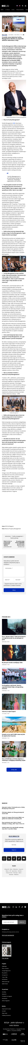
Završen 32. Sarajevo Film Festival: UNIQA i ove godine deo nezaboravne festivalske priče (13, 818)
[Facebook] (14, 858)
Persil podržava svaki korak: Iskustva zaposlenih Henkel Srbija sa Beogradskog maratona (12, 687)
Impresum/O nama (6, 1008)
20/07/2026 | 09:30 (5, 641)
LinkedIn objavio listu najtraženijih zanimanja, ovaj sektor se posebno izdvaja (13, 828)
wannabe (11, 874)
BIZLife (12, 34)
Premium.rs (12, 1029)
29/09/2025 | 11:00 (5, 664)
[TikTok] (19, 858)
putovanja (15, 872)
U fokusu (7, 9)
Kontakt (4, 1011)
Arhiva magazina (6, 1000)
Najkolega (4, 966)
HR (10, 871)
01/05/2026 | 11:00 (5, 690)
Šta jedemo (4, 972)
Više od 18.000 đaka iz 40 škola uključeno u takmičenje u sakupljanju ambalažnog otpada (13, 759)
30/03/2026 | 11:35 (5, 738)
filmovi (7, 871)
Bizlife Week (5, 983)
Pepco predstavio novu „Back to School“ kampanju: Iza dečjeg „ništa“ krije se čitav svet (13, 823)
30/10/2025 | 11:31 (5, 762)
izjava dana (14, 871)
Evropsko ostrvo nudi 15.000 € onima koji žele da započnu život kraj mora (13, 735)
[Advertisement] (14, 510)
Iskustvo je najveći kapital (9, 711)
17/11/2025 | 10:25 (5, 713)
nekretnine (8, 536)
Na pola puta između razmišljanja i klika (12, 662)
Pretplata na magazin (7, 996)
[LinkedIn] (9, 858)
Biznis (13, 9)
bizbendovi (15, 869)
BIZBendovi (4, 979)
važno (20, 872)
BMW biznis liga (5, 981)
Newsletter (4, 998)
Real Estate (4, 34)
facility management (17, 536)
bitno (11, 869)
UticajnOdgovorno (6, 970)
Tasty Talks (4, 977)
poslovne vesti (9, 872)
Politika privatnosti (6, 1015)
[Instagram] (4, 858)
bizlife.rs (9, 1030)
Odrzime (19, 871)
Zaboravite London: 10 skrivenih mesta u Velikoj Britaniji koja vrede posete (13, 807)
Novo (2, 9)
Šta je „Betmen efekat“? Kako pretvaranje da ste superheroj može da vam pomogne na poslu (13, 638)
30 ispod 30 (6, 869)
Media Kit (4, 994)
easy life (21, 869)
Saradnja (4, 992)
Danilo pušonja (14, 538)
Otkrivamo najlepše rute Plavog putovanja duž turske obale (13, 813)
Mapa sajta (4, 1013)
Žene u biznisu (5, 968)
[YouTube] (24, 858)
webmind (16, 874)
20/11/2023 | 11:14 (18, 34)
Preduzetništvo (20, 9)
